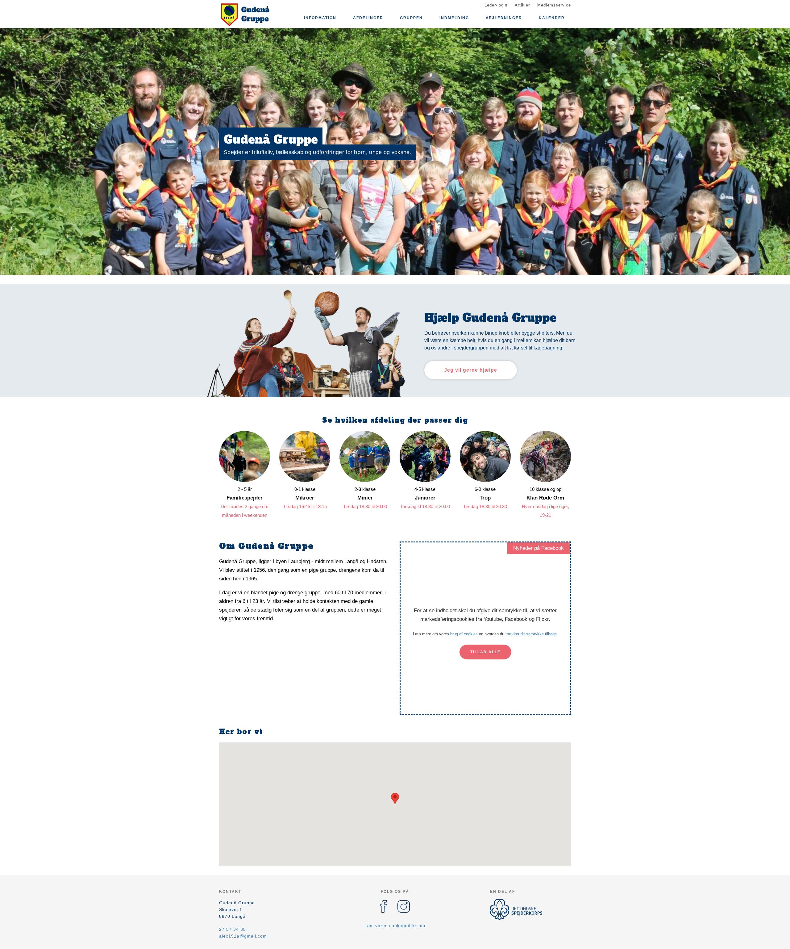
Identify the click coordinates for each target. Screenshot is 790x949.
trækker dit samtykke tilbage (531, 634)
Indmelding (454, 18)
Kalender (552, 18)
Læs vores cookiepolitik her (395, 925)
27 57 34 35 (232, 929)
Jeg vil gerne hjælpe (470, 370)
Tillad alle (485, 652)
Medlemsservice (554, 5)
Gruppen (411, 18)
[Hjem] (247, 15)
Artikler (522, 5)
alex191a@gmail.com (243, 936)
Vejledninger (504, 18)
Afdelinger (368, 18)
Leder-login (495, 5)
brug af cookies (464, 634)
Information (320, 18)
